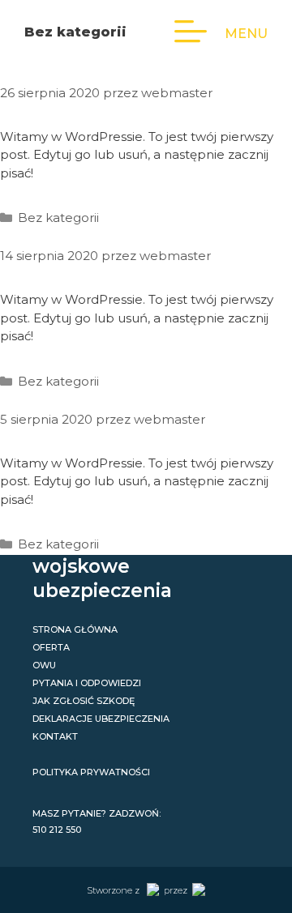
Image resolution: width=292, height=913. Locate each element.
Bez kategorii (58, 217)
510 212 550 (56, 829)
